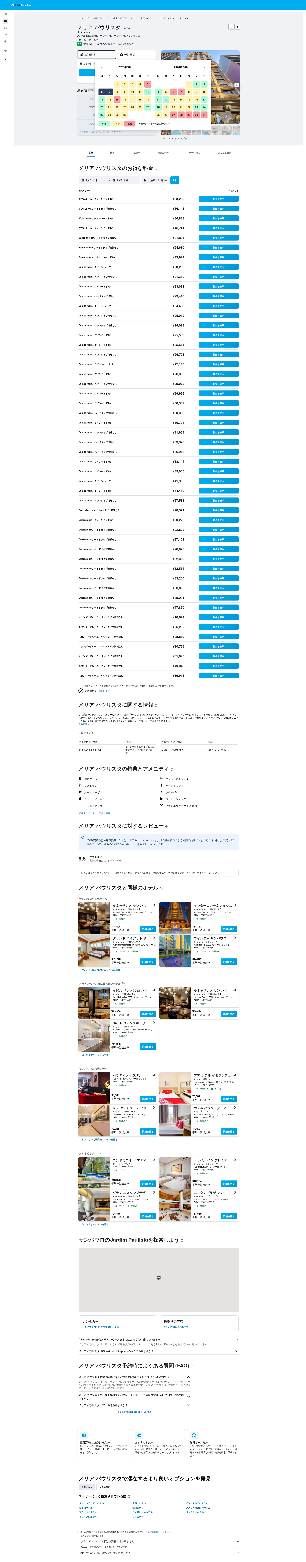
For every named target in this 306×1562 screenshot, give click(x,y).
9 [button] (125, 92)
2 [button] (125, 84)
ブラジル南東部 (112, 18)
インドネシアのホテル (197, 1503)
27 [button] (101, 115)
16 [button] (124, 99)
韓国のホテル (139, 1507)
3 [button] (132, 84)
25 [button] (140, 107)
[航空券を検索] (5, 14)
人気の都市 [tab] (104, 1487)
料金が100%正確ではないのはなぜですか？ (105, 1553)
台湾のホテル (139, 1503)
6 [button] (102, 92)
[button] (5, 4)
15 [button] (117, 99)
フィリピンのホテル (142, 1512)
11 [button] (140, 92)
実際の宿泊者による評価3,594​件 (115, 44)
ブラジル (91, 18)
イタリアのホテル (88, 1516)
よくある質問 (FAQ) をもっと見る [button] (134, 1412)
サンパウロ (157, 18)
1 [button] (117, 84)
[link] (100, 969)
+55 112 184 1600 (87, 39)
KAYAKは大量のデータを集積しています (103, 1547)
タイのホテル (139, 1516)
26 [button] (147, 107)
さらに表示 (84, 724)
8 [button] (117, 92)
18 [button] (140, 99)
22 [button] (117, 107)
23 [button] (124, 107)
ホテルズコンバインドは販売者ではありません (107, 1541)
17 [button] (132, 99)
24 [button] (132, 107)
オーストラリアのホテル (91, 1503)
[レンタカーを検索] (5, 28)
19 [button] (147, 99)
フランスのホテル (88, 1512)
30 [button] (124, 115)
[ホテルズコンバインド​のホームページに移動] (21, 5)
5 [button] (148, 84)
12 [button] (147, 92)
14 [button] (109, 99)
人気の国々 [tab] (86, 1487)
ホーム (80, 18)
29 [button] (117, 115)
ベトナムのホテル (195, 1512)
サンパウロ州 (136, 18)
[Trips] (5, 50)
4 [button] (140, 84)
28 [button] (109, 115)
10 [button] (132, 92)
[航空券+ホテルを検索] (5, 35)
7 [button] (109, 92)
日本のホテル (86, 1507)
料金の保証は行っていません (158, 1531)
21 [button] (109, 107)
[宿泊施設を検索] (5, 21)
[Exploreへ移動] (5, 41)
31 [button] (204, 115)
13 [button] (101, 99)
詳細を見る (147, 929)
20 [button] (101, 107)
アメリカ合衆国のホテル (198, 1507)
